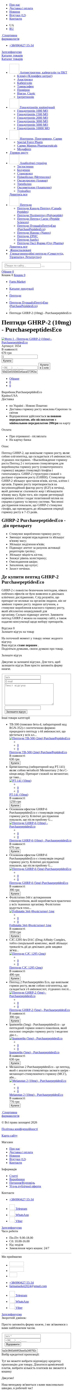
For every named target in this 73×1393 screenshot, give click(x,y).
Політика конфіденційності (20, 1129)
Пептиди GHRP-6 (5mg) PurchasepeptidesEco (38, 882)
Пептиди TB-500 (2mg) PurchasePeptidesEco (38, 752)
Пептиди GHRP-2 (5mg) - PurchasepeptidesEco (39, 1010)
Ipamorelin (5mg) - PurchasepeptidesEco (34, 1052)
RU (11, 28)
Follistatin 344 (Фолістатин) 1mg (30, 925)
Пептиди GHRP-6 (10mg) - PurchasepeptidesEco (40, 840)
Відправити (12, 1344)
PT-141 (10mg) (18, 794)
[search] (43, 266)
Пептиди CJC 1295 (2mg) (26, 967)
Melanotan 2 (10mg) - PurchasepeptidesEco (36, 1094)
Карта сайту (10, 1135)
